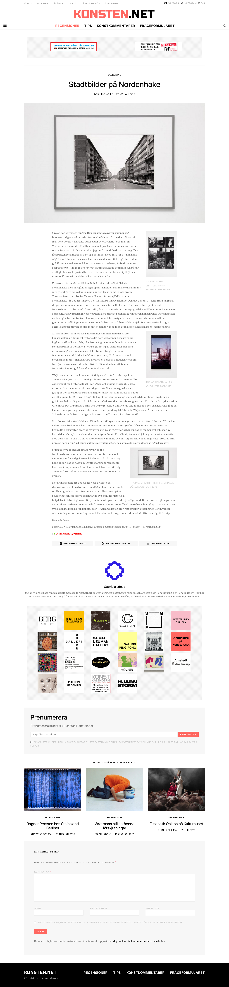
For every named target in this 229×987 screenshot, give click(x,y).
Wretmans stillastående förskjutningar (114, 826)
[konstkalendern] (100, 683)
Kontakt (73, 3)
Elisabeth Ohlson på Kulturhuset (176, 824)
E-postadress (99, 908)
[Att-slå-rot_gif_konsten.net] (100, 620)
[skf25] (154, 641)
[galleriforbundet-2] (154, 620)
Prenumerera (111, 3)
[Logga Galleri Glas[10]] (127, 620)
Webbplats (152, 908)
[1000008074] (100, 641)
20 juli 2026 (188, 830)
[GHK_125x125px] (74, 620)
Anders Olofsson (41, 834)
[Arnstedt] (181, 662)
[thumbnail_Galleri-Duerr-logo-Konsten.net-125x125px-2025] (74, 641)
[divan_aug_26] (47, 683)
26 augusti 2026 (65, 834)
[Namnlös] (47, 662)
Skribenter (59, 3)
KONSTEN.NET (40, 972)
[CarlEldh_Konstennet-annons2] (47, 641)
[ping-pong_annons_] (127, 641)
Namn (38, 908)
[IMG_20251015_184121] (158, 46)
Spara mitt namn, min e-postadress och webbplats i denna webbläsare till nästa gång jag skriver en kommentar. (110, 922)
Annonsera (42, 3)
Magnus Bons (103, 834)
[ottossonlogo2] (100, 662)
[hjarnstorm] (127, 683)
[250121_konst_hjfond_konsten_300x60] (73, 46)
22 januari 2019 (125, 94)
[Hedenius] (74, 683)
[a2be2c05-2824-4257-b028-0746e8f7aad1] (127, 662)
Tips (88, 26)
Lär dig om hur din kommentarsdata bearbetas (136, 941)
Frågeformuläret (157, 26)
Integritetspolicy (91, 3)
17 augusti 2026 (124, 834)
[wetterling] (181, 620)
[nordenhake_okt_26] (154, 662)
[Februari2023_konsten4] (47, 620)
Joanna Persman (168, 830)
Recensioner (67, 26)
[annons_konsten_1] (74, 662)
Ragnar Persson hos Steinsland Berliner (53, 826)
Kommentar (42, 871)
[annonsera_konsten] (181, 641)
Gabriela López (103, 94)
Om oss (28, 3)
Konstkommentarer (116, 26)
